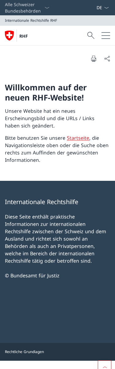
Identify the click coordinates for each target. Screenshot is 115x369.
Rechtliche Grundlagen (24, 351)
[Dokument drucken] (93, 58)
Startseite (78, 138)
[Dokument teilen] (107, 58)
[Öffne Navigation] (106, 35)
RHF (23, 36)
